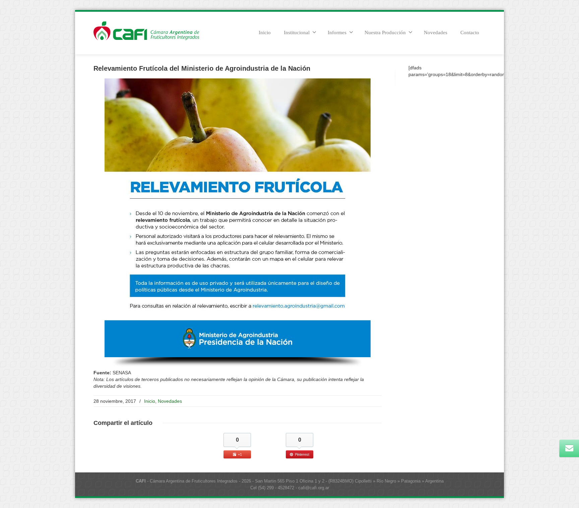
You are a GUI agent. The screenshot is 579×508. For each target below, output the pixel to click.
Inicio (265, 32)
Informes (337, 32)
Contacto (469, 32)
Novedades (435, 32)
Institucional (297, 32)
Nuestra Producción (385, 32)
